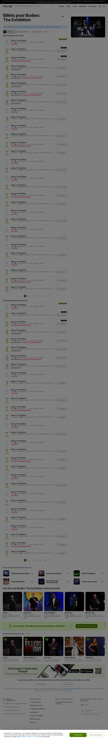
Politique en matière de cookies (29, 736)
